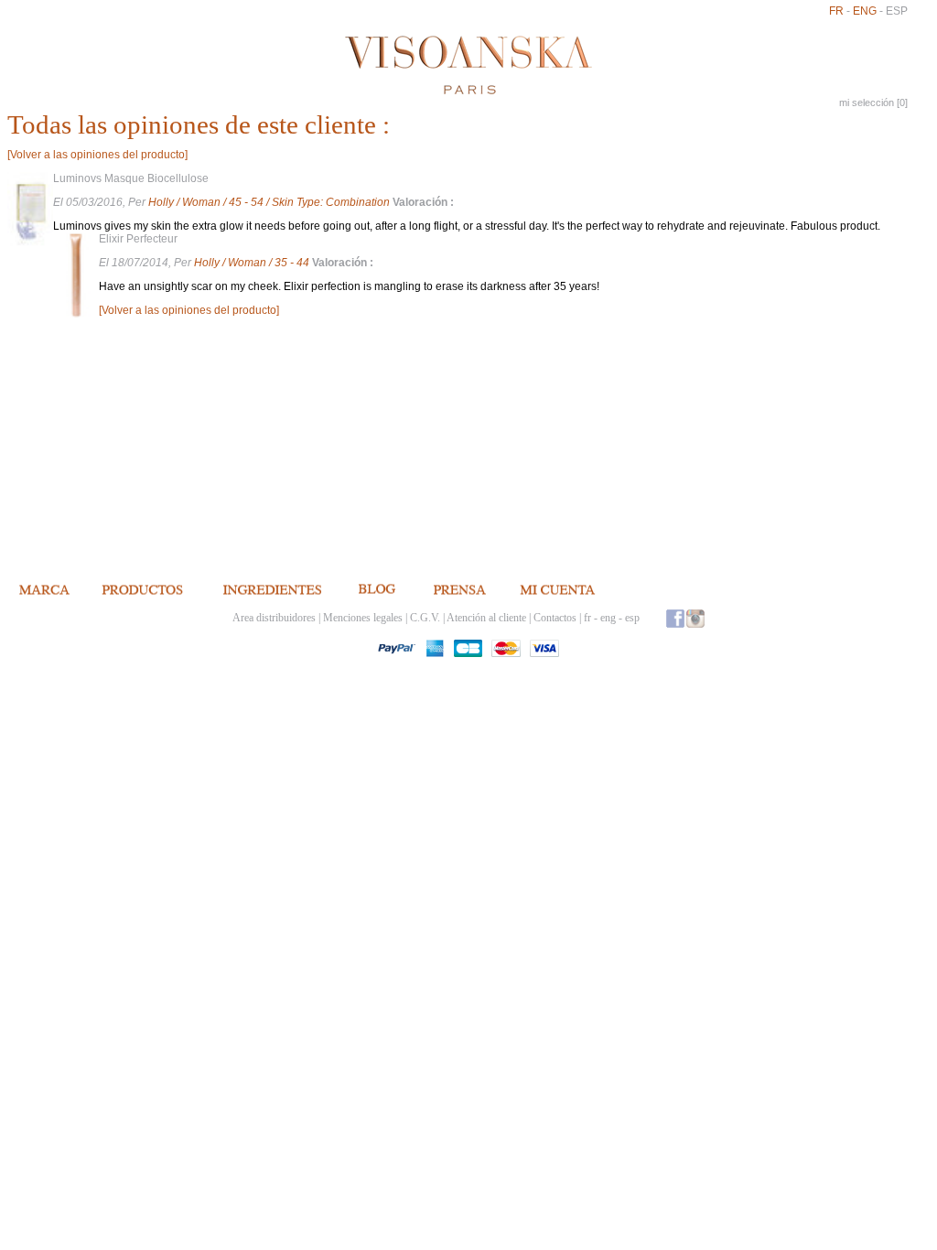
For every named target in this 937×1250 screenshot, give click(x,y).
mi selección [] (873, 102)
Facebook (675, 618)
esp (897, 11)
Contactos (554, 617)
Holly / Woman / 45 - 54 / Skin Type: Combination (270, 202)
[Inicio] (468, 65)
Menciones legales (363, 617)
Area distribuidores (274, 617)
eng (865, 11)
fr (836, 11)
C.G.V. (425, 617)
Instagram (695, 618)
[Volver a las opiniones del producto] (97, 154)
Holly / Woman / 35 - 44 (253, 262)
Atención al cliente (486, 617)
